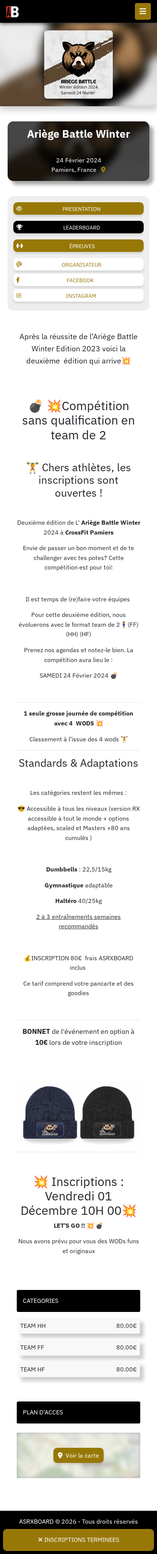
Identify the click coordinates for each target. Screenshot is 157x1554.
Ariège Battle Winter (78, 134)
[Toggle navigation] (143, 11)
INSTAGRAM (81, 296)
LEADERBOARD (81, 227)
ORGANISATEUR (81, 264)
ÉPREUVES (82, 246)
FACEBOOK (80, 280)
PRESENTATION (81, 209)
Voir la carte (82, 1455)
